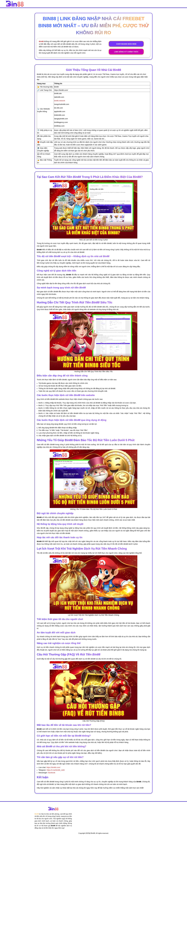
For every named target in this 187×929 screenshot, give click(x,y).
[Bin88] (14, 3)
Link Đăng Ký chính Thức (126, 52)
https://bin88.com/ (53, 767)
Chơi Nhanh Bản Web (126, 44)
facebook (51, 773)
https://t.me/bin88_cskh (56, 770)
